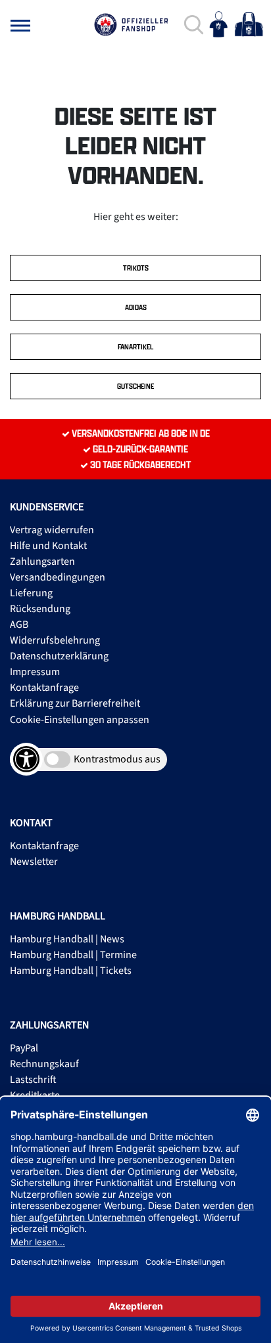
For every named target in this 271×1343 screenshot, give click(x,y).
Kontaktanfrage (44, 687)
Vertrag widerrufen (52, 530)
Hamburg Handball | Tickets (71, 970)
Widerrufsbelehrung (55, 640)
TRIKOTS (136, 268)
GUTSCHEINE (135, 386)
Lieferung (31, 593)
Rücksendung (40, 608)
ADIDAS (136, 307)
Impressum (35, 671)
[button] (20, 25)
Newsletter (34, 861)
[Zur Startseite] (130, 24)
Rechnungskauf (44, 1063)
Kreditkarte (35, 1095)
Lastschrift (33, 1079)
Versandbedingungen (57, 577)
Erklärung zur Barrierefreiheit (75, 703)
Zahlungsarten (42, 561)
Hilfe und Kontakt (48, 545)
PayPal (24, 1048)
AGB (19, 624)
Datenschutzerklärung (59, 656)
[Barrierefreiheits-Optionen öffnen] (26, 759)
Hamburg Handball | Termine (73, 954)
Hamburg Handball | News (67, 939)
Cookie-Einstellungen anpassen (79, 719)
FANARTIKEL (135, 346)
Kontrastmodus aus (117, 759)
